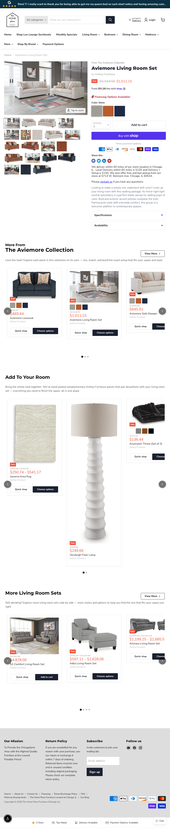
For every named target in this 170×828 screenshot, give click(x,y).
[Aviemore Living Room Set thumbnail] (12, 123)
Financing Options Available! (112, 97)
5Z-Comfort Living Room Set (27, 664)
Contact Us (32, 793)
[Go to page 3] (88, 356)
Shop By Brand (26, 44)
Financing (45, 793)
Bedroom (110, 34)
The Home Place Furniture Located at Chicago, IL (53, 797)
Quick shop (21, 330)
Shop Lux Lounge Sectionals (33, 34)
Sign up (94, 772)
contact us (106, 182)
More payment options (128, 143)
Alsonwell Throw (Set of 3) (145, 444)
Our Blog (84, 797)
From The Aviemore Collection (108, 62)
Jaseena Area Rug (20, 476)
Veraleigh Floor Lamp (82, 555)
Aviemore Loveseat (21, 318)
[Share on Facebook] (93, 161)
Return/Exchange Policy (65, 793)
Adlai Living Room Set (83, 663)
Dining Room (131, 34)
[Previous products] (7, 311)
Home (7, 34)
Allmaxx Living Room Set (144, 643)
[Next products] (162, 311)
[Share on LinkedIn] (104, 161)
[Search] (110, 20)
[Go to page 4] (89, 709)
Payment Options (53, 44)
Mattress (151, 34)
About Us (18, 793)
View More (151, 253)
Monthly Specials (66, 34)
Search (7, 793)
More (7, 44)
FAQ (83, 793)
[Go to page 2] (85, 356)
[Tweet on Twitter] (99, 161)
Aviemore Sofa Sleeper (143, 313)
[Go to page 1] (82, 357)
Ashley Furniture (105, 74)
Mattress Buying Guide (15, 797)
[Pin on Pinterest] (109, 161)
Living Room (90, 34)
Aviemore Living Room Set (86, 320)
